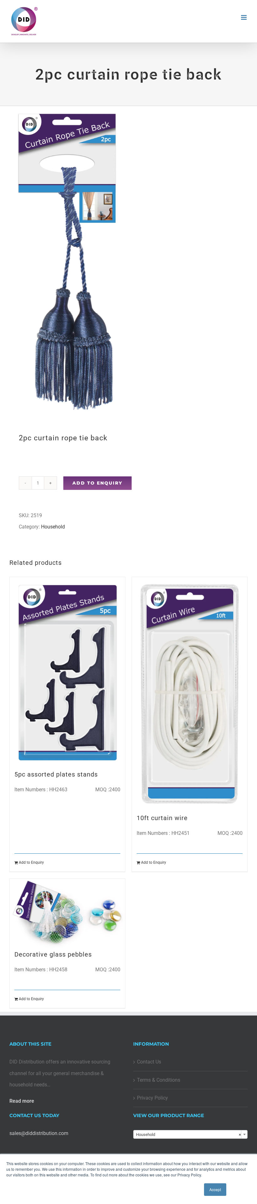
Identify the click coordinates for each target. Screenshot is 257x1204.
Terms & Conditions (158, 1080)
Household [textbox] (188, 1134)
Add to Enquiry (97, 483)
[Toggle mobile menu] (244, 17)
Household (53, 527)
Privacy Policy (152, 1098)
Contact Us (149, 1062)
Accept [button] (215, 1189)
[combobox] (190, 1134)
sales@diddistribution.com (38, 1133)
